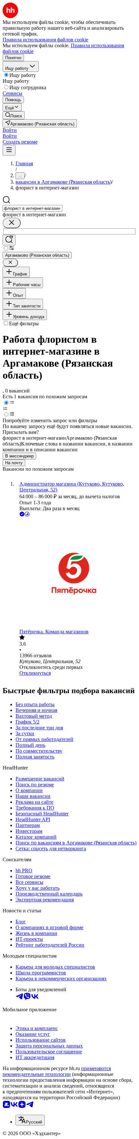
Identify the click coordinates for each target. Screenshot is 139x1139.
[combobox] (32, 208)
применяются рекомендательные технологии (57, 1071)
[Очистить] (12, 223)
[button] (10, 130)
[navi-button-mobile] (9, 150)
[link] (14, 115)
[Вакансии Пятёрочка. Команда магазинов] (76, 573)
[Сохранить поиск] (9, 240)
